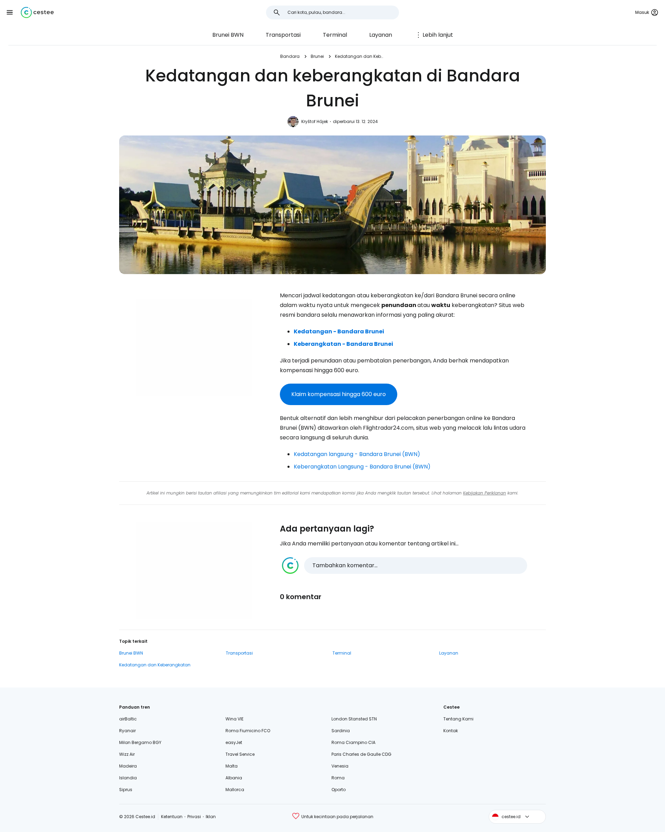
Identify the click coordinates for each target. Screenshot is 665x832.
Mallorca (234, 789)
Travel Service (240, 754)
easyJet (233, 742)
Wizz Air (127, 754)
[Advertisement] (194, 347)
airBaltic (128, 719)
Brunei (317, 56)
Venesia (339, 766)
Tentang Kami (458, 719)
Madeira (128, 766)
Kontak (450, 731)
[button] (9, 12)
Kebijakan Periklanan (484, 493)
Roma (338, 778)
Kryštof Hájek (314, 121)
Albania (233, 778)
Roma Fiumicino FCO (247, 731)
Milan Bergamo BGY (140, 742)
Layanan (380, 35)
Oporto (338, 789)
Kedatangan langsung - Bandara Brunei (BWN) (357, 454)
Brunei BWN (227, 35)
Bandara (290, 56)
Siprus (125, 789)
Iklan (211, 817)
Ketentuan (172, 817)
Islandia (128, 778)
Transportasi (283, 35)
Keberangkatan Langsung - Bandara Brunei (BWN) (362, 467)
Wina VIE (234, 719)
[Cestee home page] (37, 12)
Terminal (335, 35)
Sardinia (340, 731)
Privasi (194, 817)
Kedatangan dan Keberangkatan (360, 56)
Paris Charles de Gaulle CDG (361, 754)
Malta (231, 766)
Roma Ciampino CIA (353, 742)
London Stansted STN (354, 719)
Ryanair (127, 731)
